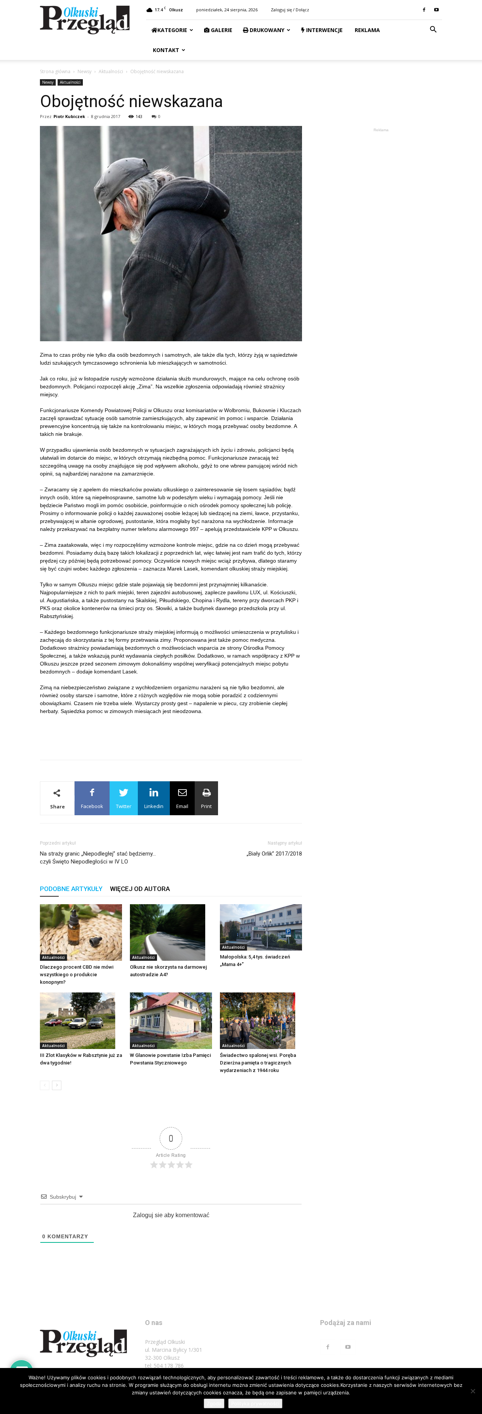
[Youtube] (436, 10)
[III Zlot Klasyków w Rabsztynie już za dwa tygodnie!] (81, 1020)
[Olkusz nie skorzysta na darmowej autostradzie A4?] (171, 932)
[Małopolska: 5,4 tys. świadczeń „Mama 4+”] (261, 927)
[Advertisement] (171, 734)
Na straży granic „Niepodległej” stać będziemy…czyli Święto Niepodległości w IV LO (98, 857)
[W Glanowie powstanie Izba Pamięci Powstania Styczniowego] (171, 1020)
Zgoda (214, 1403)
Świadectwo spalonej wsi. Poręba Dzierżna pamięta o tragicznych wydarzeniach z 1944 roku (258, 1062)
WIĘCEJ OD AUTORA (140, 889)
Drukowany (266, 30)
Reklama (366, 30)
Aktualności (111, 71)
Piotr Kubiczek (69, 116)
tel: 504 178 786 (164, 1365)
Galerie (220, 30)
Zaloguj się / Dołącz (290, 9)
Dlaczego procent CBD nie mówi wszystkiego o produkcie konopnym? (76, 974)
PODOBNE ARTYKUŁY (71, 889)
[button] (433, 30)
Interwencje (324, 30)
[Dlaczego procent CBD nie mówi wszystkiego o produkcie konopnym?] (81, 932)
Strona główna (55, 71)
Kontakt (165, 50)
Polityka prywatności (255, 1403)
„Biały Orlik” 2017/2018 (274, 853)
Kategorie (172, 30)
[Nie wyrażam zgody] (472, 1391)
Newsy (85, 71)
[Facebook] (424, 10)
